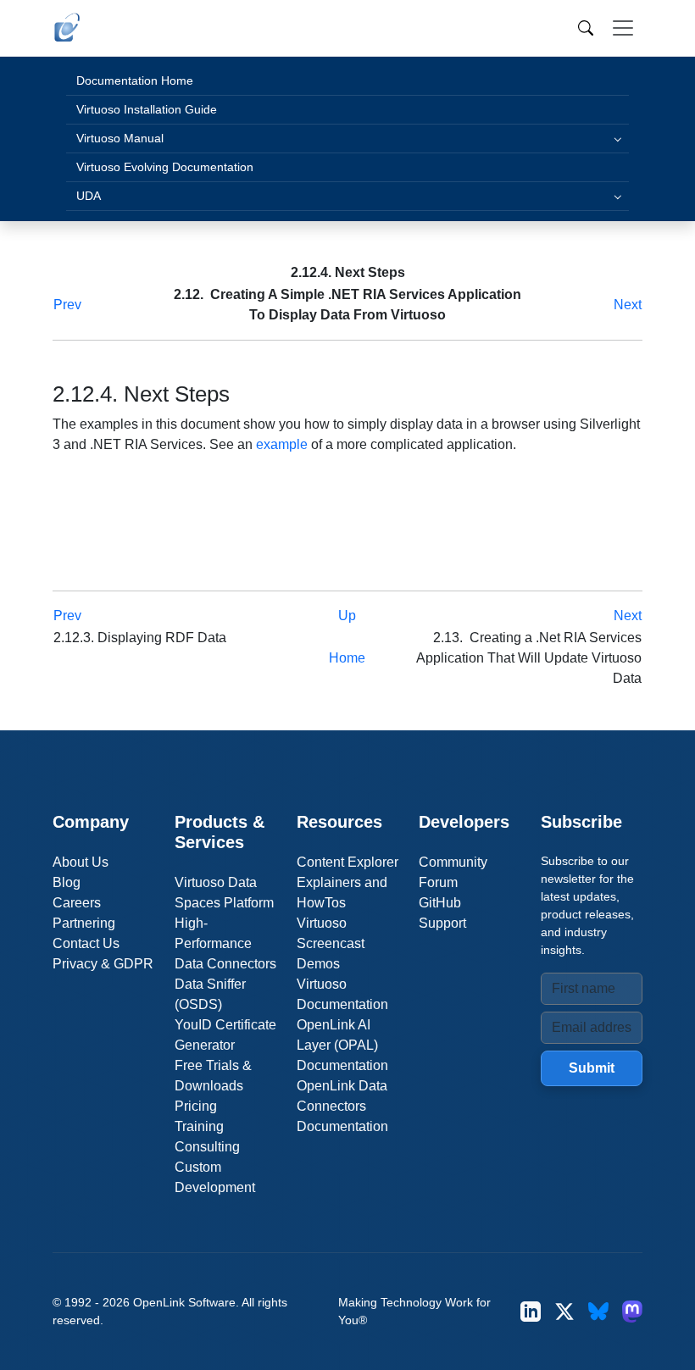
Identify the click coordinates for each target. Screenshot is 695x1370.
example (282, 444)
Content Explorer (347, 862)
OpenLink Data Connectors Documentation (342, 1106)
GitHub (440, 903)
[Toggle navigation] (622, 27)
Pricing (196, 1106)
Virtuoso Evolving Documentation (164, 167)
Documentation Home (134, 80)
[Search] (586, 28)
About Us (80, 862)
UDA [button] (88, 195)
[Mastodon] (632, 1311)
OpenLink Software (184, 1302)
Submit (591, 1068)
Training (199, 1126)
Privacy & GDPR (103, 964)
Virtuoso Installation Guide (146, 109)
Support (442, 923)
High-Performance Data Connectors (225, 943)
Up (347, 615)
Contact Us (86, 943)
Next (628, 304)
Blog (67, 882)
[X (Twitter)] (564, 1311)
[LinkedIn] (530, 1311)
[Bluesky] (598, 1311)
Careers (77, 903)
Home (347, 658)
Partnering (84, 923)
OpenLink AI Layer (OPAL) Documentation (342, 1045)
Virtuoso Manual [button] (120, 138)
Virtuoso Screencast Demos (330, 943)
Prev (67, 304)
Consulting (207, 1147)
